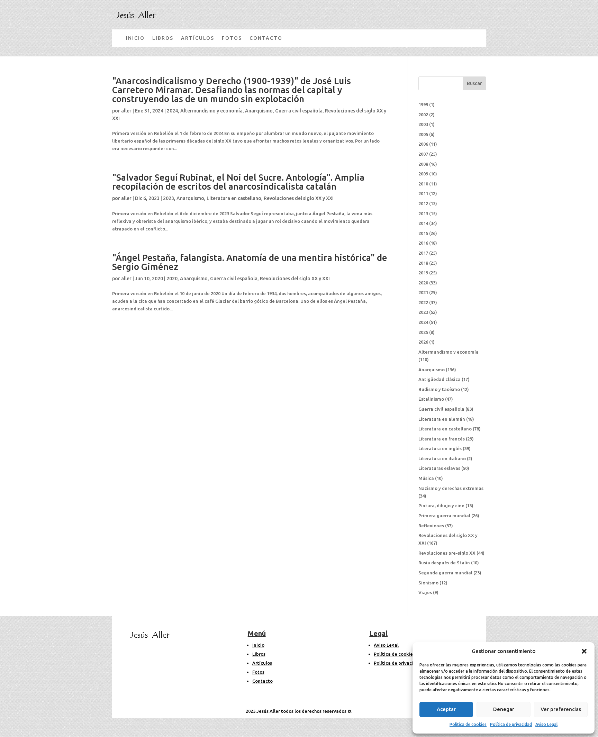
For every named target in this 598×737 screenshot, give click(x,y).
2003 (423, 124)
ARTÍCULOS (197, 38)
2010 (423, 183)
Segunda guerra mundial (445, 572)
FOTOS (232, 38)
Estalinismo (431, 399)
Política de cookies (468, 724)
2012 (423, 203)
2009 (423, 173)
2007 (423, 154)
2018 (423, 263)
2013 (423, 213)
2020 (172, 278)
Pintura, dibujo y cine (441, 505)
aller (126, 110)
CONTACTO (266, 38)
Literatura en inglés (440, 448)
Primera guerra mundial (444, 515)
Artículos (262, 663)
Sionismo (428, 582)
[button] (584, 651)
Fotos (258, 672)
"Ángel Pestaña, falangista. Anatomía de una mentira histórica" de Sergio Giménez (249, 262)
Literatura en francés (441, 438)
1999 (423, 104)
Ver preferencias (561, 709)
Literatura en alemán (441, 419)
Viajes (425, 592)
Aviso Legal (546, 724)
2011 (423, 193)
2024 (172, 110)
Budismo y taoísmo (439, 389)
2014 (423, 223)
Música (426, 478)
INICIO (135, 38)
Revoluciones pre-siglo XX (446, 553)
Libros (258, 654)
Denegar (503, 709)
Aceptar (446, 709)
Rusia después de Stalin (444, 562)
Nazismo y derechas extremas (450, 488)
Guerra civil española (299, 110)
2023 (168, 198)
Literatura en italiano (442, 458)
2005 (423, 134)
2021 (423, 292)
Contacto (262, 681)
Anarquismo (259, 110)
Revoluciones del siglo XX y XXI (299, 198)
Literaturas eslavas (439, 468)
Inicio (258, 645)
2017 (423, 253)
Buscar (474, 83)
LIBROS (162, 38)
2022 (423, 302)
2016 (423, 242)
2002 (423, 114)
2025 (423, 332)
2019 (423, 272)
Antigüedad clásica (439, 379)
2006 (423, 144)
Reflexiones (431, 525)
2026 (423, 341)
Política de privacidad (511, 724)
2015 (423, 233)
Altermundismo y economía (211, 110)
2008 (423, 164)
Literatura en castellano (234, 198)
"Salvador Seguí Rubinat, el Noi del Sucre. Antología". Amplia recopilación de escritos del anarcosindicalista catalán (238, 181)
